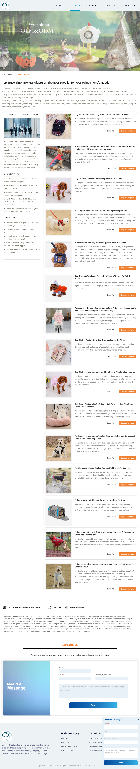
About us (129, 5)
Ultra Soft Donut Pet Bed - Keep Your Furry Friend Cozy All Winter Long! (20, 237)
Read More (111, 131)
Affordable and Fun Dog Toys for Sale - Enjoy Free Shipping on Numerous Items (21, 224)
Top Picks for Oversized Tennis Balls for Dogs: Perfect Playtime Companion (21, 180)
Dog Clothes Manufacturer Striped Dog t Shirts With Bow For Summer (105, 372)
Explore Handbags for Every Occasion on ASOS (20, 231)
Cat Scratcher (67, 750)
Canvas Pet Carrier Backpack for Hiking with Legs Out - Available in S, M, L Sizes (21, 210)
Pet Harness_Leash (69, 746)
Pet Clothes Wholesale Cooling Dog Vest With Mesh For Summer (103, 468)
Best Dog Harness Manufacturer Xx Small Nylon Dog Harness (101, 210)
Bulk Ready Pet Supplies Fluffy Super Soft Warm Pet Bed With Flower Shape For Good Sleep (104, 405)
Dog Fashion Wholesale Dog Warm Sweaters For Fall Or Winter (102, 114)
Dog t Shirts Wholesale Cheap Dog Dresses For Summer (99, 178)
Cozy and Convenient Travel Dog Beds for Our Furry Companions (22, 251)
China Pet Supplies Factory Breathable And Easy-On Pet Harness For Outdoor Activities (105, 565)
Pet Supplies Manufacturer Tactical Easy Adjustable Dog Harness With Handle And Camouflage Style (105, 437)
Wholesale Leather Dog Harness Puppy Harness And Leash (100, 242)
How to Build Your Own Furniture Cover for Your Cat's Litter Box (20, 187)
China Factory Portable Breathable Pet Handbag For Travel (100, 500)
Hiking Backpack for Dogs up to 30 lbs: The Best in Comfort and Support (20, 244)
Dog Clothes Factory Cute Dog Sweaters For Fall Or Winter (100, 340)
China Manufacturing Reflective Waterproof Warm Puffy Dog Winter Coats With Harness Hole (104, 533)
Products (75, 5)
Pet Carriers (66, 742)
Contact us (109, 5)
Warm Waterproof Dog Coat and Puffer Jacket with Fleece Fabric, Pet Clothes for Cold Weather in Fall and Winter (105, 148)
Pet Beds (65, 738)
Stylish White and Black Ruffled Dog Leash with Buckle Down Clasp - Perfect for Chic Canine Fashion (20, 202)
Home (58, 5)
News (91, 5)
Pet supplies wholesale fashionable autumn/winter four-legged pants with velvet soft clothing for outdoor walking (105, 309)
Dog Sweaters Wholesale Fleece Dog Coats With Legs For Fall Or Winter (103, 277)
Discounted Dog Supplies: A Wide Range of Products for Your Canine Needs (21, 194)
